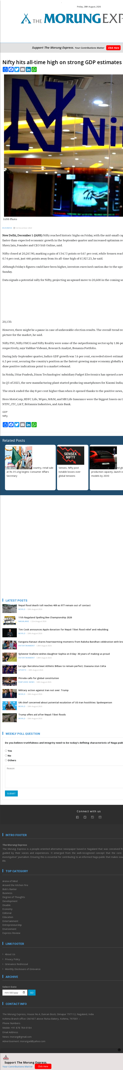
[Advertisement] (32, 302)
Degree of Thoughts (13, 897)
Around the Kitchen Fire (15, 885)
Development (9, 901)
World (21, 609)
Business (7, 228)
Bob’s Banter (9, 889)
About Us (10, 954)
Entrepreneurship (12, 924)
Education (7, 917)
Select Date (9, 986)
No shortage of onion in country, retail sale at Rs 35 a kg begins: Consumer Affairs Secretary (30, 471)
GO (31, 992)
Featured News (26, 682)
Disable (6, 905)
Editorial (6, 913)
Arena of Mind (10, 881)
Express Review (11, 933)
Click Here (113, 47)
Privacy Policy (12, 959)
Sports (22, 670)
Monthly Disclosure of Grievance (23, 969)
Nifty (5, 415)
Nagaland (23, 621)
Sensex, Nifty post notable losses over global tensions (70, 471)
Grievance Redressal (16, 964)
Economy (7, 909)
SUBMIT (11, 793)
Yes (9, 750)
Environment (9, 928)
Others (11, 760)
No (9, 755)
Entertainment (26, 646)
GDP (5, 411)
